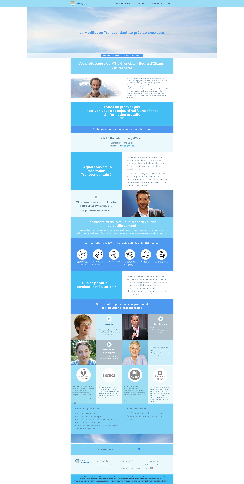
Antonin (109, 324)
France (147, 469)
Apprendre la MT (127, 461)
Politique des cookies (152, 465)
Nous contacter (126, 465)
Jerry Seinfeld (160, 324)
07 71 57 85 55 (127, 146)
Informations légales (152, 461)
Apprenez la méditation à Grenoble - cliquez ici (122, 55)
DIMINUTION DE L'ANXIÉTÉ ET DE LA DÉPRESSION (82, 263)
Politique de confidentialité (130, 469)
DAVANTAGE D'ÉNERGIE (114, 261)
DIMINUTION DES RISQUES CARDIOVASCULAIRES (98, 263)
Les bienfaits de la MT (104, 465)
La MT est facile (102, 461)
